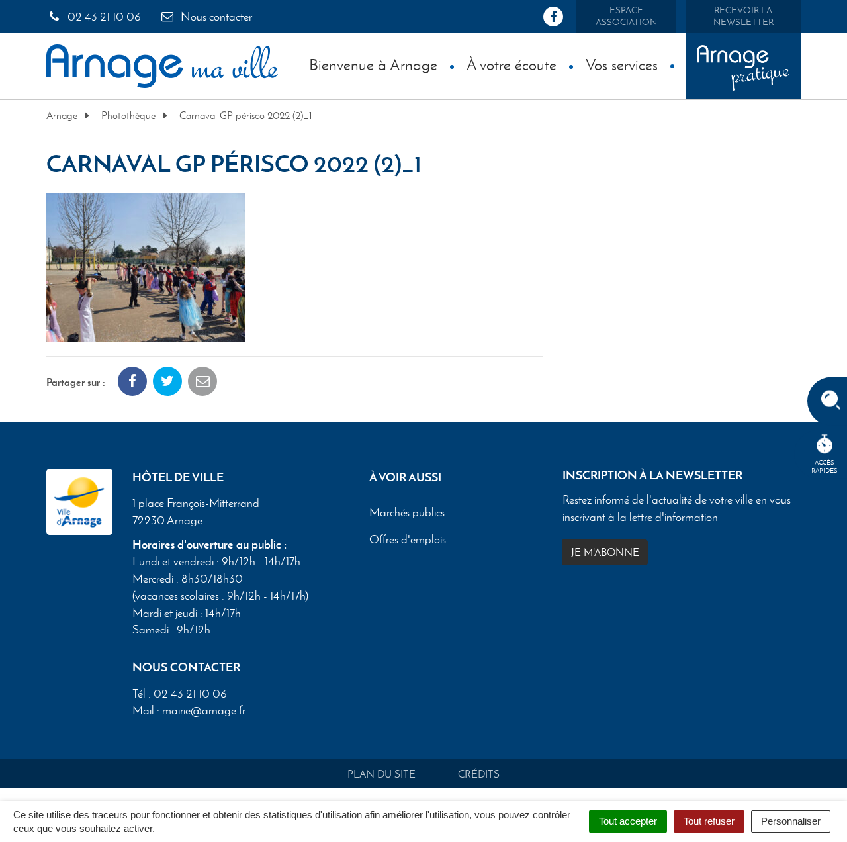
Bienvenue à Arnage (373, 64)
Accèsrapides (824, 466)
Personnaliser (791, 821)
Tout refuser (709, 821)
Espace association (626, 16)
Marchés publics (407, 513)
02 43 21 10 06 (103, 16)
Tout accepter (628, 821)
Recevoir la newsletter (743, 16)
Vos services (622, 64)
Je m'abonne (605, 552)
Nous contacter (215, 16)
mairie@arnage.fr (203, 710)
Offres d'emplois (407, 540)
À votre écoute (512, 64)
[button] (145, 265)
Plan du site (381, 774)
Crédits (479, 774)
